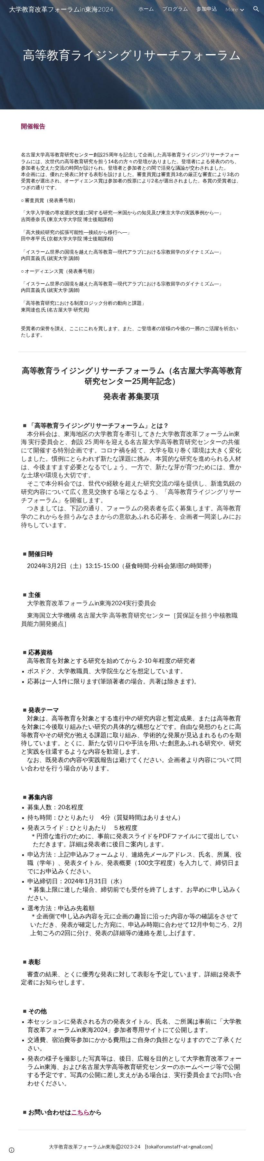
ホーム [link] (146, 8)
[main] (132, 54)
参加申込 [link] (206, 8)
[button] (256, 9)
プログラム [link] (175, 8)
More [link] (231, 9)
